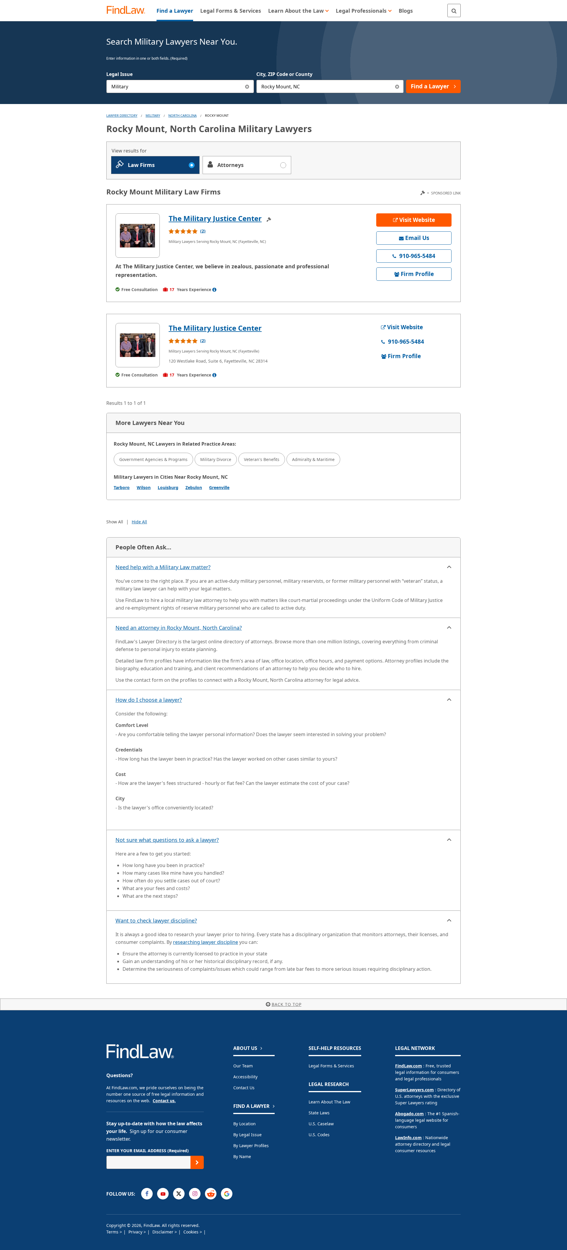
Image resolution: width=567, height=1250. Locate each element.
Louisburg (168, 487)
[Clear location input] (397, 86)
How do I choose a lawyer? (148, 699)
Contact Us (244, 1087)
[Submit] (197, 1162)
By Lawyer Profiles (251, 1145)
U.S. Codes (319, 1134)
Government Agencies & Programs (153, 459)
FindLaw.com (408, 1066)
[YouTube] (163, 1193)
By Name (242, 1156)
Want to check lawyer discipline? (156, 920)
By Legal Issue (247, 1134)
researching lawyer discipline (205, 942)
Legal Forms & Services (331, 1066)
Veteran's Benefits (261, 459)
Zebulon (193, 487)
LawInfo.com (408, 1137)
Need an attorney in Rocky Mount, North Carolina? (178, 627)
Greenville (219, 487)
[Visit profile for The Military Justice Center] (137, 235)
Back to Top (287, 1004)
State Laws (319, 1113)
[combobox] (180, 86)
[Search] (454, 10)
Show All (114, 522)
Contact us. (164, 1100)
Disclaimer (163, 1232)
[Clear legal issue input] (247, 86)
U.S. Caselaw (321, 1123)
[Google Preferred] (226, 1193)
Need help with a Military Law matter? (163, 567)
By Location (244, 1123)
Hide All (139, 522)
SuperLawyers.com (414, 1089)
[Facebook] (147, 1193)
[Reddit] (210, 1193)
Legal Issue (119, 74)
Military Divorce (215, 459)
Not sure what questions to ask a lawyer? (167, 839)
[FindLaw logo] (128, 10)
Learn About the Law (329, 1102)
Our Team (243, 1066)
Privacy (136, 1232)
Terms (113, 1232)
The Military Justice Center (215, 218)
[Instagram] (195, 1193)
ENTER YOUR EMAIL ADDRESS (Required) (147, 1150)
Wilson (144, 487)
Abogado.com (409, 1113)
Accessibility (245, 1076)
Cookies (191, 1232)
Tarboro (122, 487)
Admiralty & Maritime (313, 459)
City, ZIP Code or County (284, 74)
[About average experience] (214, 289)
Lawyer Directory (121, 115)
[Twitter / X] (179, 1193)
